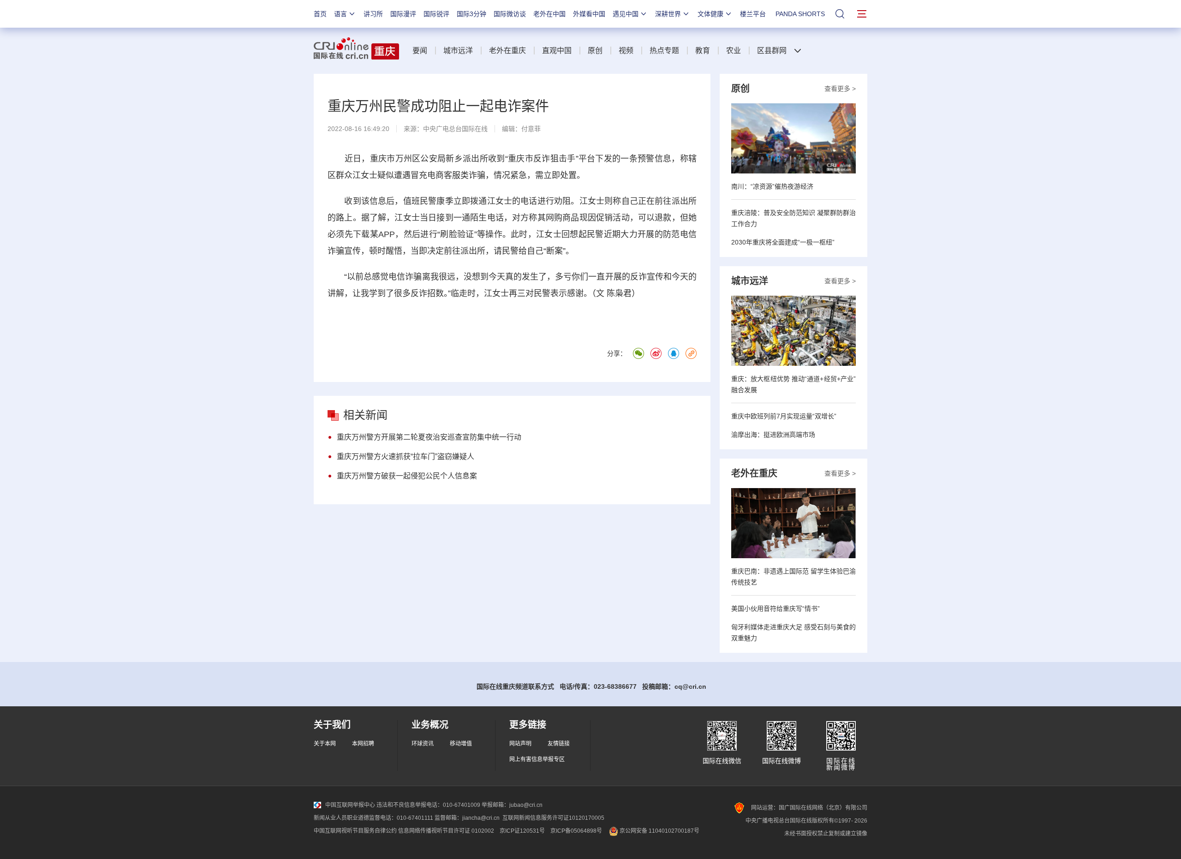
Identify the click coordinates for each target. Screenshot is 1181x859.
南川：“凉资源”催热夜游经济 (772, 186)
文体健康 (710, 14)
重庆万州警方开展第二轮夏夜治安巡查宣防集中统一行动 (429, 437)
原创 (595, 50)
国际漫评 (403, 14)
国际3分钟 (471, 14)
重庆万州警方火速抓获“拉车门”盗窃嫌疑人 (405, 456)
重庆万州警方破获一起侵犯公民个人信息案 (407, 476)
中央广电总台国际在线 (455, 128)
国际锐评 (436, 14)
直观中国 (557, 50)
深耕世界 (668, 14)
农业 (733, 50)
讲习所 (373, 14)
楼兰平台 (753, 14)
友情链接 (559, 743)
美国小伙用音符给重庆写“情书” (775, 608)
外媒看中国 (589, 14)
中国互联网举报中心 (350, 805)
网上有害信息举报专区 (537, 759)
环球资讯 (423, 743)
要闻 (419, 50)
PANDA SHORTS (800, 14)
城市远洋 (458, 50)
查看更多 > (840, 88)
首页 (320, 14)
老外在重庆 (507, 50)
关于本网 (325, 743)
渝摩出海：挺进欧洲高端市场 (773, 434)
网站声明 (520, 743)
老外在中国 (549, 14)
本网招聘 (363, 743)
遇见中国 (625, 14)
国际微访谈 (510, 14)
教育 (702, 50)
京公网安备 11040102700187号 (658, 831)
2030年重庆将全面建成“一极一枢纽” (783, 242)
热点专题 (664, 50)
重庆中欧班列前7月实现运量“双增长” (783, 416)
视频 (626, 50)
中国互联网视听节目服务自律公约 (355, 831)
